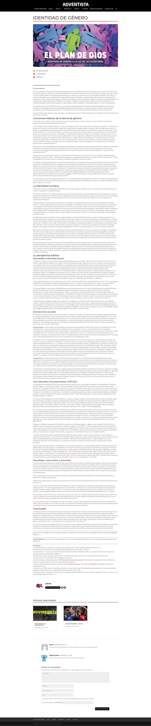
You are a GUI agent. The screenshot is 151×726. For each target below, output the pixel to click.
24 (83, 322)
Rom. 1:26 (51, 347)
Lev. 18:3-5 (51, 324)
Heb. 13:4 (94, 322)
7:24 (54, 451)
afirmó (106, 384)
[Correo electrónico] (62, 587)
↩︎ (99, 547)
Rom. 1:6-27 (93, 451)
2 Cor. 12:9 (66, 455)
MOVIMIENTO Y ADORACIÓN (40, 624)
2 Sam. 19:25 (60, 371)
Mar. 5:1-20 (69, 457)
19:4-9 (74, 308)
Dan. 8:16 (67, 371)
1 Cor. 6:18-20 (72, 430)
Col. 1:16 (35, 491)
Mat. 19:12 (96, 455)
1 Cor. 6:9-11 (53, 364)
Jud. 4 (112, 491)
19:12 (43, 503)
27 (55, 347)
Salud (50, 8)
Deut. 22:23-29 (52, 318)
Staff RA (48, 584)
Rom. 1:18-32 (47, 244)
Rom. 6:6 (47, 451)
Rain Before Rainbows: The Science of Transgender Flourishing (85, 564)
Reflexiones (67, 8)
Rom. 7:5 (105, 401)
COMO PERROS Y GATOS (74, 624)
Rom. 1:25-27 (37, 421)
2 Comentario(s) (40, 74)
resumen (35, 166)
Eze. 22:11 (88, 322)
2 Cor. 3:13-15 (73, 451)
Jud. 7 (82, 337)
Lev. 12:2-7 (79, 281)
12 (51, 451)
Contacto (85, 8)
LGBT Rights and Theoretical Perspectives (71, 560)
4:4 (78, 451)
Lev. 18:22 (79, 322)
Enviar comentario (102, 709)
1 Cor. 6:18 (54, 503)
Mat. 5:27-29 (60, 318)
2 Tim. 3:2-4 (106, 451)
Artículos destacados (40, 8)
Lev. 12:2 (52, 371)
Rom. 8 (106, 449)
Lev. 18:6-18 (38, 318)
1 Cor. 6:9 (44, 505)
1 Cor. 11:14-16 (79, 373)
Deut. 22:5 (108, 246)
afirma (71, 390)
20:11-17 (44, 318)
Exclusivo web (109, 8)
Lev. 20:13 (113, 244)
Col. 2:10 (109, 528)
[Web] (65, 587)
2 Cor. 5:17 (44, 498)
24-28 (56, 324)
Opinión (58, 8)
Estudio (76, 8)
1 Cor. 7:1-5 (79, 308)
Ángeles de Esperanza (96, 8)
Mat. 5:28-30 (96, 406)
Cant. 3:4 (61, 308)
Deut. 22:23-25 (100, 419)
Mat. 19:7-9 (73, 428)
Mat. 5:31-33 (68, 308)
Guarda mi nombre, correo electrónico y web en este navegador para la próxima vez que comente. (68, 698)
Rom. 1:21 (65, 451)
